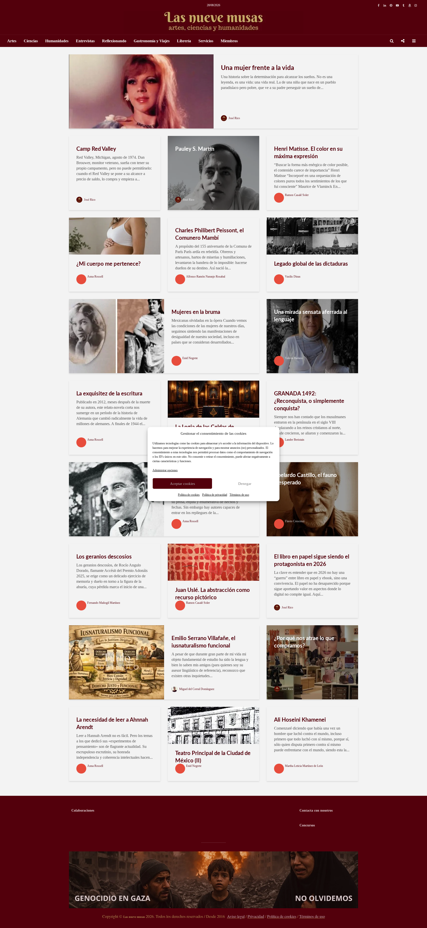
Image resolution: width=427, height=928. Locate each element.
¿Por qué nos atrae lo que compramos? (304, 642)
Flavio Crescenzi (294, 521)
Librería (184, 41)
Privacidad (256, 916)
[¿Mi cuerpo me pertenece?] (114, 236)
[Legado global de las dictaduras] (312, 236)
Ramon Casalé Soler (297, 195)
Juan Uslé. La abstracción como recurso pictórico (212, 593)
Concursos (307, 825)
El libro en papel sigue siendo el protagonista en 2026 (311, 560)
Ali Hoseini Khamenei (300, 720)
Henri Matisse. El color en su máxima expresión (308, 152)
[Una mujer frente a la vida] (141, 91)
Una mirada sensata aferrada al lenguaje (310, 315)
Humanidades (56, 41)
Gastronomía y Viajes (152, 41)
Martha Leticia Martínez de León (304, 766)
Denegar (244, 483)
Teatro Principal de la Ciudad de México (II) (213, 757)
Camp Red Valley (96, 149)
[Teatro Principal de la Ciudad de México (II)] (213, 725)
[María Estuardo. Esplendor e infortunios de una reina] (116, 499)
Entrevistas (85, 41)
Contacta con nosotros (316, 810)
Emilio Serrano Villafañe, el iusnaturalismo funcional (203, 642)
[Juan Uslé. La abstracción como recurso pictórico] (213, 562)
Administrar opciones (165, 470)
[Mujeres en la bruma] (116, 336)
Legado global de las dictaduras (311, 264)
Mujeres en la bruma (195, 312)
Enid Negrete (190, 358)
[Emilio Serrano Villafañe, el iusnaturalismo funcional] (116, 662)
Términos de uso (239, 494)
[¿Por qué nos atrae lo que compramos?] (312, 662)
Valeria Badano (294, 358)
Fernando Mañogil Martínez (103, 602)
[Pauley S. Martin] (213, 173)
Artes (11, 41)
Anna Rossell (95, 276)
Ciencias (31, 41)
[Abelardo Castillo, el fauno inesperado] (312, 499)
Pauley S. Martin (194, 149)
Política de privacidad (214, 494)
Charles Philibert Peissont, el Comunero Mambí (209, 234)
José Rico (234, 118)
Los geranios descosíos (104, 557)
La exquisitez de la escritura (109, 393)
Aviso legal (236, 916)
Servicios (205, 41)
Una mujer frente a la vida (257, 68)
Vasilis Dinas (292, 276)
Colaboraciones (82, 810)
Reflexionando (114, 41)
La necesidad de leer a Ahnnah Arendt (112, 723)
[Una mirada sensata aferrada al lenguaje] (312, 336)
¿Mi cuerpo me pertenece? (108, 264)
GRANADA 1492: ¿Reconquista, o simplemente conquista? (309, 401)
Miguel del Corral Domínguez (196, 689)
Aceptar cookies (182, 483)
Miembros (229, 41)
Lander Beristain (294, 439)
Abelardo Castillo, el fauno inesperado (305, 479)
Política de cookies (189, 494)
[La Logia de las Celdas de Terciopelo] (213, 399)
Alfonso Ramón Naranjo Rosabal (205, 276)
